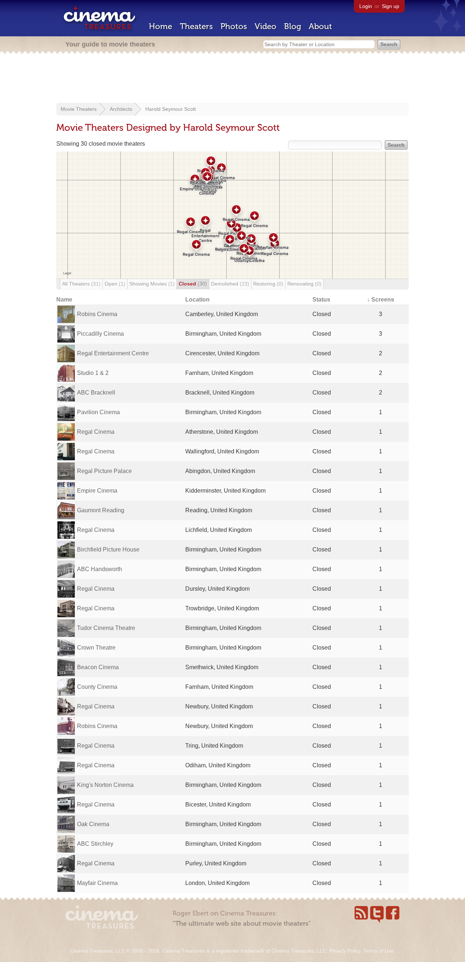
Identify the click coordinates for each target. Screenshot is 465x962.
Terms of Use (378, 951)
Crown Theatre (96, 647)
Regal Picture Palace (104, 471)
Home (160, 26)
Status (321, 299)
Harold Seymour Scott (170, 109)
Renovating (304, 284)
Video (265, 26)
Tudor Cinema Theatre (106, 628)
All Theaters (81, 284)
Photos (234, 26)
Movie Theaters (79, 109)
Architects (121, 109)
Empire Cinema (97, 491)
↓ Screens (380, 299)
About (320, 26)
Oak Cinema (93, 824)
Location (197, 299)
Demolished (230, 284)
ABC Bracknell (96, 392)
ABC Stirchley (95, 844)
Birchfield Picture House (108, 549)
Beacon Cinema (98, 667)
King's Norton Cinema (105, 785)
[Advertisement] (232, 78)
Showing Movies (152, 284)
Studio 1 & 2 (93, 373)
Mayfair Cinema (97, 883)
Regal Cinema (95, 432)
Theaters (196, 26)
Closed (193, 284)
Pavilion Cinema (98, 412)
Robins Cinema (97, 314)
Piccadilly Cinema (100, 334)
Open (115, 284)
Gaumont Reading (100, 510)
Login (365, 6)
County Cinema (97, 687)
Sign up (390, 6)
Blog (292, 26)
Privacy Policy (344, 951)
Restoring (268, 284)
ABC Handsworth (99, 569)
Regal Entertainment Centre (113, 353)
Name (64, 299)
